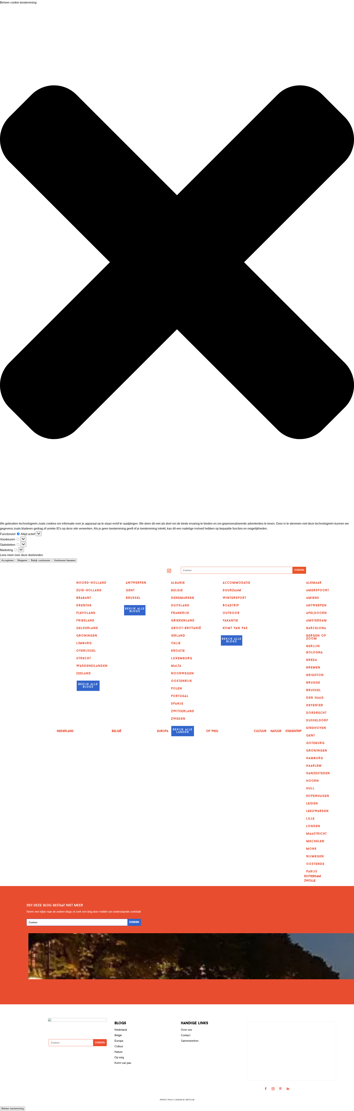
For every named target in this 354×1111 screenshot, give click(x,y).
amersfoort (317, 590)
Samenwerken (189, 1040)
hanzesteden (318, 773)
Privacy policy (167, 1100)
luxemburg (181, 658)
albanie (178, 582)
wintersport (234, 598)
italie (176, 643)
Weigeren (22, 560)
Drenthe (84, 605)
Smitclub (189, 1100)
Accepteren (7, 560)
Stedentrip (293, 731)
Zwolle (309, 881)
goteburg (315, 743)
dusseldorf (317, 720)
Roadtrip (231, 605)
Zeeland (83, 673)
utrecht (83, 658)
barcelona (316, 628)
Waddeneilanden (92, 666)
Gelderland (87, 628)
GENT (130, 590)
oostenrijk (181, 681)
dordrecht (316, 713)
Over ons (186, 1029)
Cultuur (260, 731)
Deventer (314, 705)
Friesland (85, 620)
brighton (315, 675)
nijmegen (315, 856)
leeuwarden (317, 811)
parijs (311, 871)
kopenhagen (317, 796)
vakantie (230, 620)
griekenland (183, 620)
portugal (180, 696)
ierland (178, 635)
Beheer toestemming (12, 1108)
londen (313, 826)
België (116, 731)
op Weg (212, 731)
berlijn (313, 646)
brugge (313, 682)
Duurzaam (232, 590)
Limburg (84, 643)
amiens (312, 598)
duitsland (180, 605)
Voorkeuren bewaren (64, 560)
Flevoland (86, 613)
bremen (313, 667)
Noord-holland (91, 582)
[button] (177, 263)
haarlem (314, 765)
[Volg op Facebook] (266, 1089)
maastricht (316, 833)
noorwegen (182, 673)
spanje (177, 703)
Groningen (86, 635)
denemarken (182, 598)
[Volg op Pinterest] (280, 1089)
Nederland (65, 731)
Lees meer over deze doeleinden (21, 555)
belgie (177, 590)
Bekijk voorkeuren (40, 560)
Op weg (119, 1057)
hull (310, 788)
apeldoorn (316, 613)
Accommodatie (236, 582)
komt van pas (235, 628)
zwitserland (182, 711)
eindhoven (316, 728)
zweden (178, 718)
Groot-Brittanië (186, 628)
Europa (162, 731)
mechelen (315, 841)
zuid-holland (89, 590)
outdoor (231, 613)
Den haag (315, 697)
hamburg (314, 758)
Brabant (83, 598)
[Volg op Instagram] (169, 571)
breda (311, 660)
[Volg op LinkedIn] (288, 1089)
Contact (185, 1035)
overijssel (86, 650)
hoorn (312, 781)
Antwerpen (136, 582)
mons (311, 849)
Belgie (118, 1035)
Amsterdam (316, 620)
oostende (315, 864)
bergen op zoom (316, 637)
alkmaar (314, 582)
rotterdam (312, 876)
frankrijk (180, 613)
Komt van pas (122, 1062)
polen (176, 688)
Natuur (275, 731)
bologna (314, 652)
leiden (312, 803)
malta (176, 666)
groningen (316, 750)
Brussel (133, 598)
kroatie (178, 650)
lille (310, 818)
